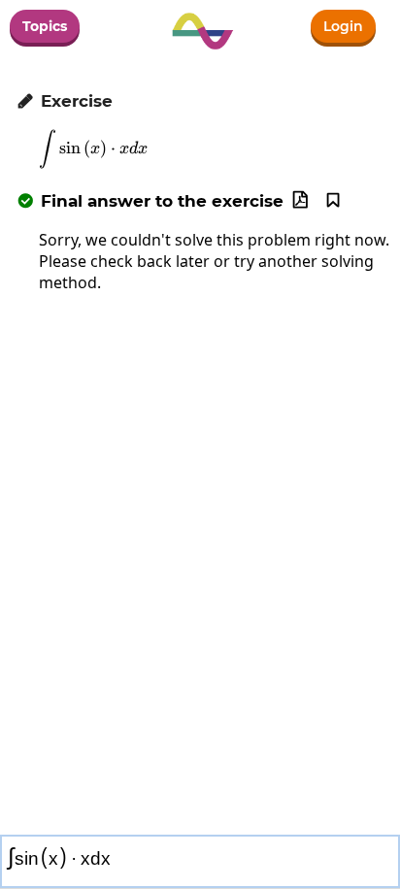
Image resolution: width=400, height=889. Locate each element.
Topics (44, 26)
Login (343, 26)
